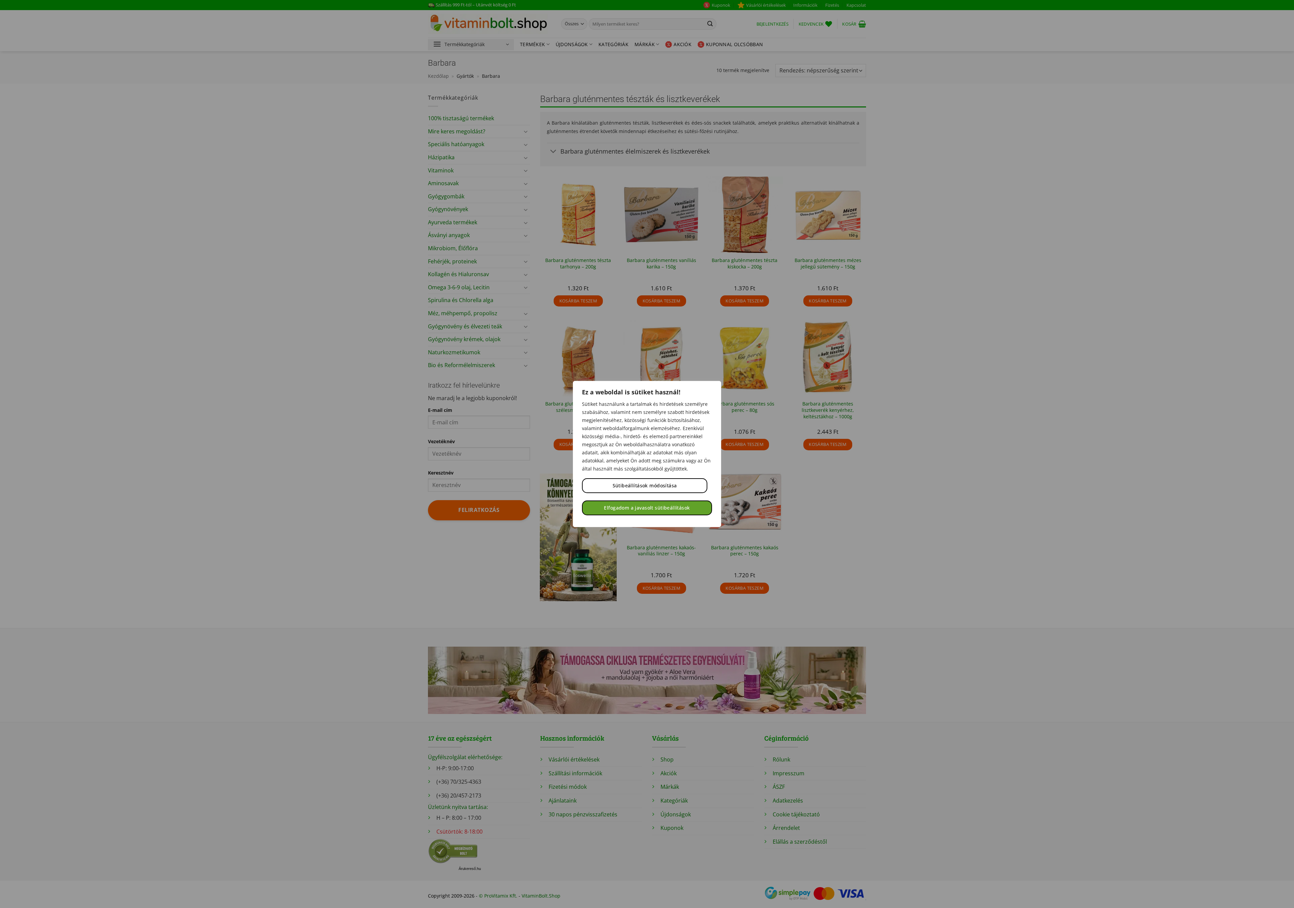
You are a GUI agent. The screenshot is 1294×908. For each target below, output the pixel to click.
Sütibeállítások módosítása (645, 485)
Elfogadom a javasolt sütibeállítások (647, 508)
